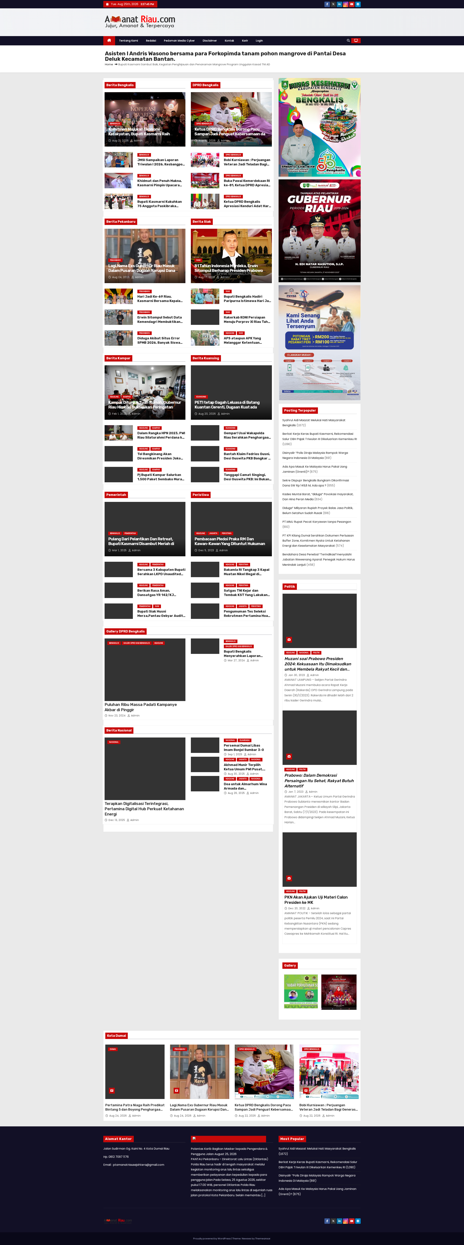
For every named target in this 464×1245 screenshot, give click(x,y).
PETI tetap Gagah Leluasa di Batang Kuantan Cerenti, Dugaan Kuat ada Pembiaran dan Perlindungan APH (227, 407)
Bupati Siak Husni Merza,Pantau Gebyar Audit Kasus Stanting (160, 615)
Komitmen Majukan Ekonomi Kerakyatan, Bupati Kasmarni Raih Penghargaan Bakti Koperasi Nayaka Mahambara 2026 (141, 136)
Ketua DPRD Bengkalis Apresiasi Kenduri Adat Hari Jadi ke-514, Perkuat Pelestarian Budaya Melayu (247, 208)
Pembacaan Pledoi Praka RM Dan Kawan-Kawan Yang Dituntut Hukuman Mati (229, 544)
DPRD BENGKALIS (204, 123)
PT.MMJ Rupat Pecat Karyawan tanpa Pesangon (316, 522)
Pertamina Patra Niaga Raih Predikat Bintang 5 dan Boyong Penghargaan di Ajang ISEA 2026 (135, 1109)
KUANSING (201, 396)
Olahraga (245, 740)
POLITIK (316, 652)
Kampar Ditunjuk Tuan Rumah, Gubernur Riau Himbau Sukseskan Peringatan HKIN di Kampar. (144, 407)
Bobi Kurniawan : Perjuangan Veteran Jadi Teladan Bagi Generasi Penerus (247, 164)
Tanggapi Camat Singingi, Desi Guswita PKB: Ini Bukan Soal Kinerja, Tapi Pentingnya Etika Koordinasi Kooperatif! (248, 481)
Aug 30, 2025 (237, 774)
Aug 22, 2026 (207, 140)
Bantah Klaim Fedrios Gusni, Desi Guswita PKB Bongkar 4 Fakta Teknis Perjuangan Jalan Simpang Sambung (247, 460)
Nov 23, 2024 (118, 715)
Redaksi (151, 40)
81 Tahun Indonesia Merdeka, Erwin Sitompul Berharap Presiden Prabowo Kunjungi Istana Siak (228, 270)
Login (259, 40)
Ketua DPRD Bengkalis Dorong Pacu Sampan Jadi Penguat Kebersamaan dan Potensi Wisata (231, 134)
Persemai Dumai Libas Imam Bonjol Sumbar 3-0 (244, 747)
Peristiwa (226, 533)
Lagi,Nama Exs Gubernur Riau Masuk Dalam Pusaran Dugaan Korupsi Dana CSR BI (141, 270)
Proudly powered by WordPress (212, 1238)
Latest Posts (252, 1139)
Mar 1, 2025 (119, 550)
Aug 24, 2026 (121, 277)
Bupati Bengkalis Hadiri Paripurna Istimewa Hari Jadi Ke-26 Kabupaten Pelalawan (248, 301)
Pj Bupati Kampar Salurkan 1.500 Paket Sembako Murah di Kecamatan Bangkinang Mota (160, 481)
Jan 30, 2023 (297, 675)
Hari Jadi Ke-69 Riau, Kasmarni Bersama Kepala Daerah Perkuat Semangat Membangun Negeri (159, 303)
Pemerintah (130, 533)
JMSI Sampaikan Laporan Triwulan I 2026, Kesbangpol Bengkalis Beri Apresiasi (160, 164)
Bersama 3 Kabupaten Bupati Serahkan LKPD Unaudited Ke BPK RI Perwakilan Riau (161, 574)
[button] (348, 40)
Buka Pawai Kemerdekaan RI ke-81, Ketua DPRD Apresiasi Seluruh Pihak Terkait (247, 185)
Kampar (127, 396)
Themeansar (262, 1238)
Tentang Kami (128, 40)
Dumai (113, 1049)
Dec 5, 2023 (206, 550)
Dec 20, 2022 (297, 908)
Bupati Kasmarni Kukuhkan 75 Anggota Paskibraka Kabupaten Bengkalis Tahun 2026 (160, 208)
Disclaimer (210, 40)
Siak (198, 260)
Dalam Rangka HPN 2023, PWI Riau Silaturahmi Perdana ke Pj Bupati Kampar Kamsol (161, 437)
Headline (230, 333)
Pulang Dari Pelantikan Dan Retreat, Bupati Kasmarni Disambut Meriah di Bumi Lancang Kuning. (141, 544)
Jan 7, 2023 (296, 792)
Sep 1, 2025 (235, 754)
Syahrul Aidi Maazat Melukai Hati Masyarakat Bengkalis (317, 1149)
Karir (245, 40)
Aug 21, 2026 (120, 140)
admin (137, 140)
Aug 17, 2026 (207, 277)
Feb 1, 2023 (119, 414)
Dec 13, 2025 (117, 820)
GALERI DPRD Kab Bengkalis (137, 643)
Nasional (114, 742)
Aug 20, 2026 (207, 414)
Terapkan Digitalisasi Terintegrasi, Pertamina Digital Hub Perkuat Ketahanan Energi (144, 809)
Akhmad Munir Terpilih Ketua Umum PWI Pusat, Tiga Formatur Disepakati (245, 769)
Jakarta (213, 533)
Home (109, 64)
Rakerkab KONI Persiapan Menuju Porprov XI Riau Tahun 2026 (248, 321)
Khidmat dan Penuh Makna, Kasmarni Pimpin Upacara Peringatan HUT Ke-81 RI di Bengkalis (159, 187)
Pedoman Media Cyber (179, 40)
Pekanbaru (115, 260)
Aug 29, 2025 (237, 793)
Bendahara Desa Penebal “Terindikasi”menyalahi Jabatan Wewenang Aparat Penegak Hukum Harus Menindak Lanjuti (318, 559)
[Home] (109, 40)
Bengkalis (115, 123)
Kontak (229, 40)
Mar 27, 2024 (237, 660)
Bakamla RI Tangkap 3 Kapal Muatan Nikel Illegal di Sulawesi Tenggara (246, 574)
